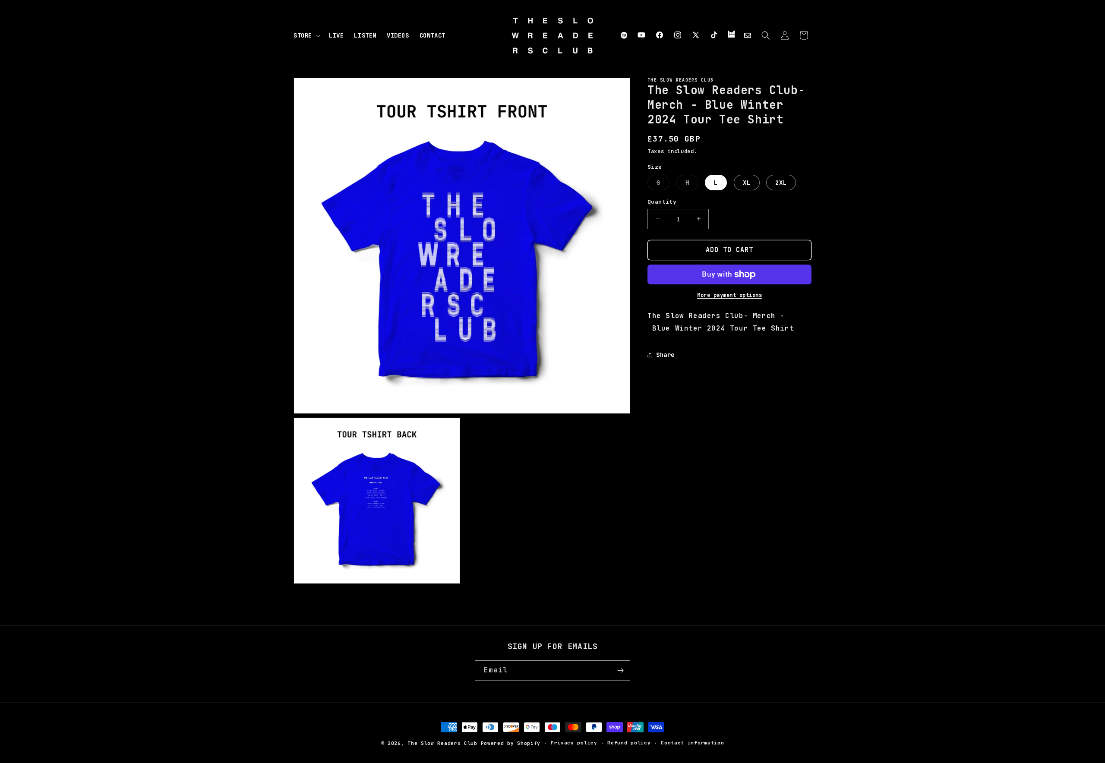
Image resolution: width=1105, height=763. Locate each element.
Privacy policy (574, 743)
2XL (781, 182)
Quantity (661, 201)
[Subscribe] (620, 670)
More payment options (729, 295)
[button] (306, 35)
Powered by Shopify (511, 743)
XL (747, 182)
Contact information (692, 743)
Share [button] (665, 355)
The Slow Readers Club (442, 743)
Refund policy (628, 743)
